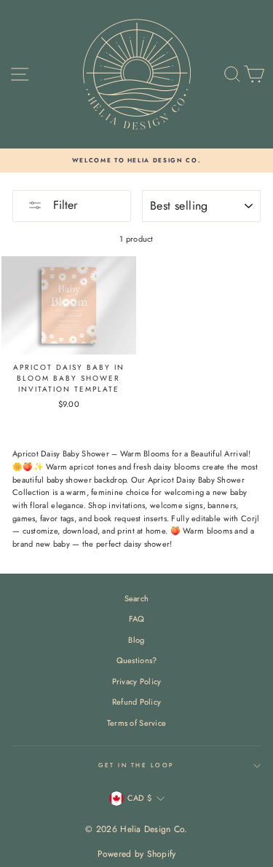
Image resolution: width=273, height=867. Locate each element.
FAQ (137, 619)
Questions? (136, 660)
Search (136, 598)
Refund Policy (137, 702)
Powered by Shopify (137, 853)
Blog (136, 640)
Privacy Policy (137, 681)
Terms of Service (136, 723)
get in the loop (136, 765)
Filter (63, 205)
